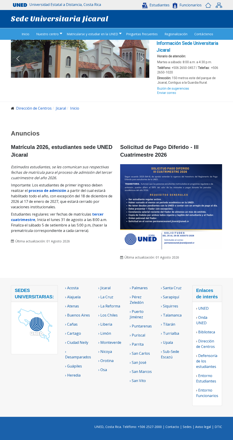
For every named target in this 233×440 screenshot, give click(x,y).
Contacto (172, 427)
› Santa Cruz (171, 287)
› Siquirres (169, 306)
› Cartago (73, 333)
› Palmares (139, 287)
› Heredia (73, 375)
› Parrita (137, 344)
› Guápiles (73, 366)
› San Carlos (140, 353)
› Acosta (72, 287)
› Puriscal (137, 335)
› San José (138, 362)
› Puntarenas (141, 326)
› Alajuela (73, 296)
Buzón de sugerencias (173, 88)
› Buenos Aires (77, 315)
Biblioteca (206, 331)
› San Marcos (141, 371)
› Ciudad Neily (76, 342)
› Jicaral (104, 287)
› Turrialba (170, 333)
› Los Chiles (108, 315)
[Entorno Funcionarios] (175, 5)
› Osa (102, 369)
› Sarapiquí (170, 296)
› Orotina (106, 360)
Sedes (187, 427)
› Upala (167, 342)
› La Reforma (109, 306)
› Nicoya (105, 351)
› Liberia (105, 324)
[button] (156, 5)
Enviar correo (166, 93)
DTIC (218, 427)
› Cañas (71, 324)
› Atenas (72, 306)
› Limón (104, 333)
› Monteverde (109, 342)
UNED (203, 308)
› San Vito (138, 380)
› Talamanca (171, 315)
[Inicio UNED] (208, 5)
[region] (189, 71)
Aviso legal (203, 427)
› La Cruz (105, 296)
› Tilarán (168, 324)
